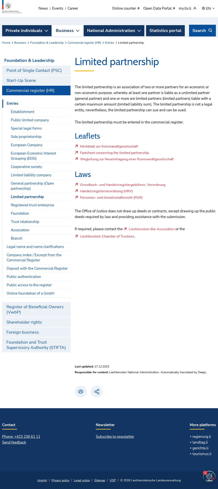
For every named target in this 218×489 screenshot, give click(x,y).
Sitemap (99, 480)
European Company (27, 145)
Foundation (20, 213)
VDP (113, 480)
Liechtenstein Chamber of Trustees (107, 236)
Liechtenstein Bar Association (152, 229)
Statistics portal (165, 30)
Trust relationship (25, 221)
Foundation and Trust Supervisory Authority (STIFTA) (36, 344)
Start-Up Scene (21, 80)
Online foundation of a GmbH (30, 293)
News (43, 8)
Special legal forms (26, 128)
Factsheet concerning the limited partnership (114, 154)
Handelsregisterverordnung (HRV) (110, 192)
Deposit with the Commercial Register (37, 268)
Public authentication (24, 276)
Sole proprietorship (26, 136)
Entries (109, 43)
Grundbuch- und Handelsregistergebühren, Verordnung (122, 186)
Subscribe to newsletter (115, 436)
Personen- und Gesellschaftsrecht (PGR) (111, 198)
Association (20, 230)
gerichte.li (200, 448)
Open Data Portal (157, 8)
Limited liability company (31, 175)
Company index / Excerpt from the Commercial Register (34, 258)
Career (72, 8)
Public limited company (30, 120)
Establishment (22, 111)
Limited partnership (27, 196)
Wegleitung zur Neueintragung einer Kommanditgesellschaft (127, 160)
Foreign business (22, 332)
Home (6, 43)
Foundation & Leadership (47, 43)
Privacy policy (60, 480)
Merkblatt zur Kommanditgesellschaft (110, 147)
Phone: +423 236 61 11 (21, 436)
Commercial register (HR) (84, 43)
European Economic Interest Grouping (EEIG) (33, 156)
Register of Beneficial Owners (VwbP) (35, 309)
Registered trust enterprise (32, 205)
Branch (16, 238)
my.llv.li (185, 8)
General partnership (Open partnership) (32, 186)
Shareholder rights (24, 322)
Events (57, 8)
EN (209, 8)
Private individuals (24, 30)
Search (199, 30)
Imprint (42, 480)
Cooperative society (26, 166)
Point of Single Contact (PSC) (34, 70)
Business (65, 30)
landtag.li (200, 442)
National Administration (111, 30)
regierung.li (201, 436)
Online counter (124, 8)
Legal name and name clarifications (35, 246)
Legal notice (82, 480)
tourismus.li (201, 453)
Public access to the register (29, 285)
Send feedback (14, 442)
